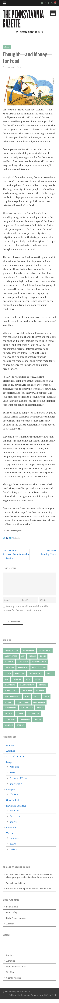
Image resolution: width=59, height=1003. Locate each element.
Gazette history (14, 800)
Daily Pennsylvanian (16, 918)
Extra (12, 772)
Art (23, 656)
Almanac (10, 923)
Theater (37, 719)
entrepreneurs (39, 668)
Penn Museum (39, 702)
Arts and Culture (15, 756)
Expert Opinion (35, 673)
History (42, 685)
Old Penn (14, 794)
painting (8, 702)
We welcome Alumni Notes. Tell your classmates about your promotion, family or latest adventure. (29, 876)
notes (36, 696)
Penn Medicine (23, 702)
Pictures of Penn (18, 778)
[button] (55, 2)
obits (46, 696)
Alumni (6, 47)
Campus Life (22, 662)
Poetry (40, 708)
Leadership (27, 691)
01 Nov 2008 (9, 67)
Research (11, 827)
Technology (10, 719)
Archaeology (45, 650)
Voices (9, 833)
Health (38, 679)
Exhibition (19, 673)
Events (8, 673)
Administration (11, 650)
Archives (10, 750)
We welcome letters (15, 883)
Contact (10, 955)
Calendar (9, 662)
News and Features (16, 805)
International (11, 691)
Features (14, 810)
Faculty (50, 673)
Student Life (33, 714)
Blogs (9, 762)
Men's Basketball (12, 696)
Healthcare (10, 685)
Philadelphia (10, 708)
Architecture (11, 656)
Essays (13, 843)
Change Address (13, 977)
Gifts (28, 679)
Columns (14, 838)
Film (6, 679)
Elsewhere (23, 668)
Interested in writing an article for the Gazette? (28, 888)
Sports (13, 821)
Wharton (9, 725)
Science (19, 714)
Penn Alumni (12, 906)
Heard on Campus (27, 685)
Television (25, 719)
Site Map (10, 972)
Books (43, 656)
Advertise (10, 960)
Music (27, 696)
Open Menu (4, 3)
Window (20, 725)
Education (9, 668)
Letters (13, 849)
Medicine (40, 691)
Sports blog (16, 783)
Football (17, 679)
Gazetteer (15, 816)
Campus (10, 789)
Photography (26, 708)
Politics (8, 714)
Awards (32, 656)
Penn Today (11, 912)
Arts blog (14, 766)
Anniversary (28, 650)
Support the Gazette (16, 966)
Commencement (39, 662)
